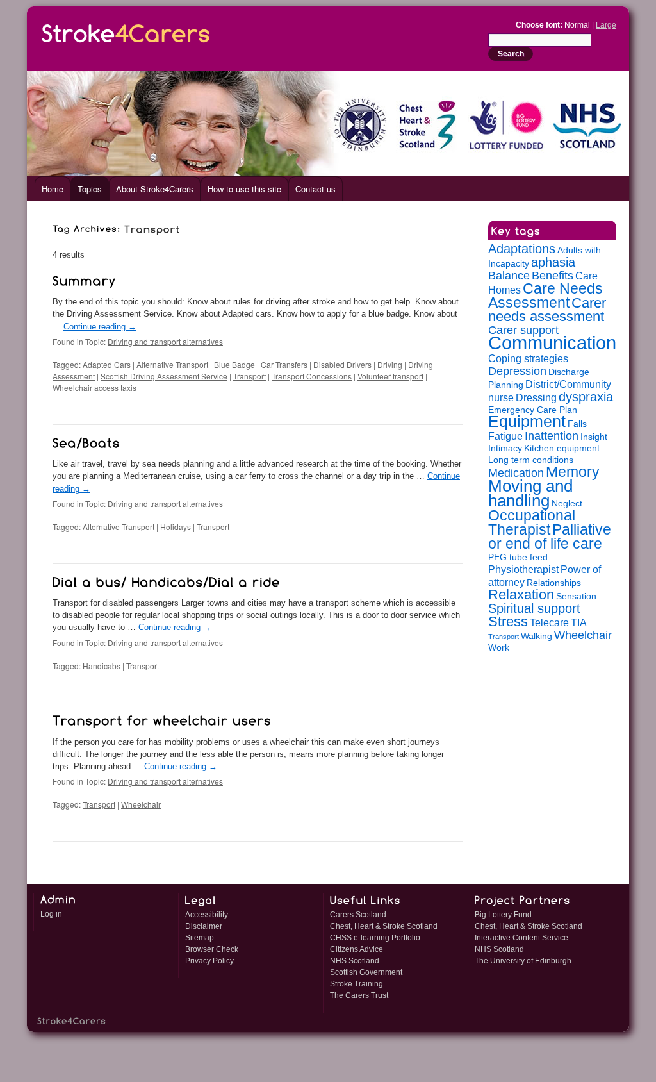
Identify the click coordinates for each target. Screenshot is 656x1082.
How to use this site (244, 189)
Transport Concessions (312, 375)
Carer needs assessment (547, 309)
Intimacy (505, 448)
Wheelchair (141, 804)
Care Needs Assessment (545, 295)
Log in (51, 914)
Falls (577, 424)
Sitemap (199, 937)
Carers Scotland (358, 914)
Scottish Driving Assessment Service (164, 375)
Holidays (175, 526)
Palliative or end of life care (549, 536)
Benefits (552, 275)
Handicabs (101, 665)
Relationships (554, 583)
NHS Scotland (354, 960)
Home (52, 189)
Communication (552, 342)
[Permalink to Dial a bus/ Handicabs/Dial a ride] (167, 580)
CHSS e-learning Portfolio (375, 937)
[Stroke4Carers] (126, 31)
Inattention (551, 435)
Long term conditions (530, 460)
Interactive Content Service (521, 937)
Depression (517, 371)
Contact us (315, 189)
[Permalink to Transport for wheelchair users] (162, 719)
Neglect (567, 503)
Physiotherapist (523, 569)
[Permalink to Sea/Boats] (86, 441)
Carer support (523, 330)
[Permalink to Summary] (84, 278)
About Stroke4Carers (154, 189)
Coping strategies (528, 358)
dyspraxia (586, 397)
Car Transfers (284, 364)
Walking (536, 636)
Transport (249, 375)
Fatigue (505, 436)
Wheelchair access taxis (94, 387)
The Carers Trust (359, 995)
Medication (516, 473)
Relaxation (521, 595)
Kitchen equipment (562, 448)
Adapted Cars (107, 364)
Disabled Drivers (342, 364)
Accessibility (206, 914)
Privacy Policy (209, 960)
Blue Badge (234, 364)
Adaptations (521, 249)
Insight (593, 437)
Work (498, 648)
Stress (508, 621)
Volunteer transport (390, 375)
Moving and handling (530, 493)
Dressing (536, 397)
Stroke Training (356, 983)
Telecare (549, 622)
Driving (389, 364)
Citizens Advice (356, 949)
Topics (90, 189)
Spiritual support (534, 608)
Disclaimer (203, 926)
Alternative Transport (172, 364)
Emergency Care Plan (532, 410)
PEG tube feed (518, 557)
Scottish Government (366, 972)
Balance (509, 275)
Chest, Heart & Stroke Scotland (384, 926)
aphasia (553, 262)
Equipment (527, 421)
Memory (573, 471)
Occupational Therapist (531, 522)
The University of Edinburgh (523, 960)
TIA (579, 622)
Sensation (576, 596)
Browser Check (211, 949)
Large (606, 25)
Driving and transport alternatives (165, 341)
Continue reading (99, 326)
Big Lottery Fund (503, 914)
